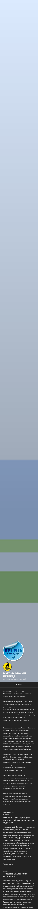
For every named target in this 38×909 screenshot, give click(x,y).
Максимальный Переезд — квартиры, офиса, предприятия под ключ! (18, 820)
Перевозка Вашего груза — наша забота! (16, 875)
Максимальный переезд (14, 674)
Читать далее (8, 864)
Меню (20, 684)
